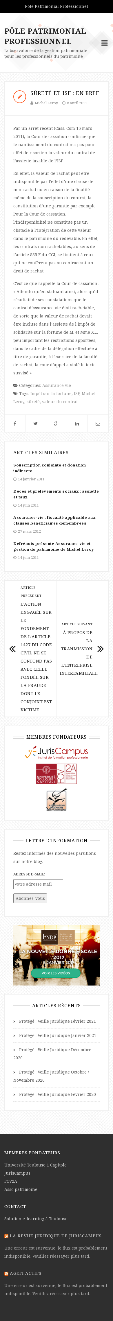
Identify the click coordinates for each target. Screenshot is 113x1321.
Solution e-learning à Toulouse (36, 1218)
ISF (76, 393)
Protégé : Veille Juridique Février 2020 (57, 1094)
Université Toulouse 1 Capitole (35, 1165)
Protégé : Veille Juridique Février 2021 (57, 1021)
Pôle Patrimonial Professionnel (45, 36)
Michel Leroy (46, 102)
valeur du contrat (60, 401)
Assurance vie (56, 385)
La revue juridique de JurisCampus (56, 1236)
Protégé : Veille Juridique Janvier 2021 (57, 1035)
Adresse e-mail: (29, 874)
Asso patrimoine (20, 1189)
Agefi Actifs (25, 1273)
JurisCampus (17, 1173)
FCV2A (10, 1181)
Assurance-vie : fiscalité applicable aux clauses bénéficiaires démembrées (54, 520)
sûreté (33, 401)
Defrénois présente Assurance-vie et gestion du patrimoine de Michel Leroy (53, 546)
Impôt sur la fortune (51, 393)
